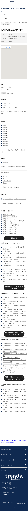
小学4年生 (5, 133)
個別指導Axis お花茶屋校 (9, 223)
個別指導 (5, 162)
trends (2, 22)
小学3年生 (5, 131)
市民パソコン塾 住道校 (9, 372)
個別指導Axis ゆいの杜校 (9, 233)
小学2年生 (5, 129)
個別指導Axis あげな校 (9, 219)
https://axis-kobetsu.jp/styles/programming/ (14, 199)
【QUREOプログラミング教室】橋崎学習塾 (14, 343)
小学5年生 (5, 135)
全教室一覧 (14, 238)
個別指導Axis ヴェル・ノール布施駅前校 (13, 221)
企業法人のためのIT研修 (6, 483)
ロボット (5, 105)
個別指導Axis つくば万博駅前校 (11, 225)
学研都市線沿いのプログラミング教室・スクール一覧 (14, 378)
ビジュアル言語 (7, 180)
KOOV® (4, 182)
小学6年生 (5, 137)
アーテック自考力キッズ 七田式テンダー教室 (15, 269)
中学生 (4, 139)
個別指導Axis (24, 22)
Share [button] (5, 18)
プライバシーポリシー (21, 503)
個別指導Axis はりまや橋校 (10, 229)
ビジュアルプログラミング (10, 107)
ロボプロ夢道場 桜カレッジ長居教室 (12, 301)
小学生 (4, 125)
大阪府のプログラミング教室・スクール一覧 (14, 287)
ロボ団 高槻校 (6, 251)
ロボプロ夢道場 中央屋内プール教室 (12, 309)
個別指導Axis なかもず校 (9, 227)
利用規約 (14, 507)
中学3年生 (5, 145)
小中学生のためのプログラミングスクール (9, 488)
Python (5, 178)
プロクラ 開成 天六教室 (9, 319)
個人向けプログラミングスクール (8, 493)
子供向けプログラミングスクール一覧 (13, 22)
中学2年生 (5, 143)
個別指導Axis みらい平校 (9, 231)
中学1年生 (5, 141)
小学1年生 (5, 127)
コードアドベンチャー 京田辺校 (11, 358)
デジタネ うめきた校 (8, 303)
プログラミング (7, 103)
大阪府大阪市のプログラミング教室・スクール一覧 (14, 334)
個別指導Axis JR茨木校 (9, 215)
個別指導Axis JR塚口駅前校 (10, 217)
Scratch (5, 176)
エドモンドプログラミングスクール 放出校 (14, 389)
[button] (3, 1)
